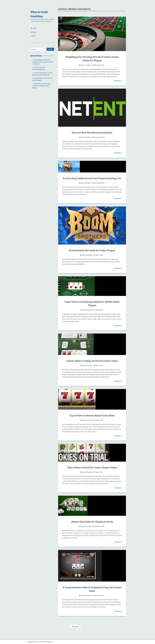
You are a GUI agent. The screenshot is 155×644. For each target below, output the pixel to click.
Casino (33, 36)
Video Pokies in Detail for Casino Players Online (92, 467)
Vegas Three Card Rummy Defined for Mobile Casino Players (41, 86)
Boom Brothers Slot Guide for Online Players (92, 250)
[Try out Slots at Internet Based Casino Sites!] (92, 399)
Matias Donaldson (85, 65)
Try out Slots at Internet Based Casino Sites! (92, 415)
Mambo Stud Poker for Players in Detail (92, 521)
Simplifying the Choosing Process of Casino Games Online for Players (42, 62)
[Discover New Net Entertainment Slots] (92, 108)
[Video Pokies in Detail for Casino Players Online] (92, 453)
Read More (117, 81)
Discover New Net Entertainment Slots (92, 132)
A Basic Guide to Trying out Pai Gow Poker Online (92, 360)
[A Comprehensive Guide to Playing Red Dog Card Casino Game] (92, 566)
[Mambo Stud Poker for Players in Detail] (92, 506)
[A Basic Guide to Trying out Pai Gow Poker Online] (92, 344)
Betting (33, 32)
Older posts (75, 626)
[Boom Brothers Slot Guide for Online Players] (92, 225)
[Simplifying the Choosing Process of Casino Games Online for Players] (92, 34)
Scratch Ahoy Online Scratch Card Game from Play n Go (92, 178)
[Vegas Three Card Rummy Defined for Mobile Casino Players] (92, 286)
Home (35, 28)
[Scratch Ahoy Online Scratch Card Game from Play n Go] (92, 166)
